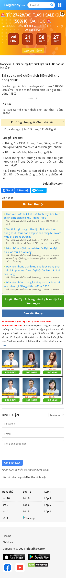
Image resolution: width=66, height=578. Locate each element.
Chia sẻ (9, 190)
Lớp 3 (26, 511)
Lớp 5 (47, 504)
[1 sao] (17, 197)
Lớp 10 (6, 498)
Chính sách (9, 542)
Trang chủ (7, 491)
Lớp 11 (48, 491)
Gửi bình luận (12, 462)
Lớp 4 (5, 511)
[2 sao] (21, 197)
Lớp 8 (47, 498)
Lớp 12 (27, 491)
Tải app (30, 518)
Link (4, 344)
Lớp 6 (26, 504)
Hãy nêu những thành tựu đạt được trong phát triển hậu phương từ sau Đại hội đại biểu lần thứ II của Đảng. (33, 270)
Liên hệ (7, 535)
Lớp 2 (47, 511)
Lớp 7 (5, 504)
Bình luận (24, 190)
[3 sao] (25, 197)
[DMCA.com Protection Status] (38, 567)
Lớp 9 (26, 498)
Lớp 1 (5, 518)
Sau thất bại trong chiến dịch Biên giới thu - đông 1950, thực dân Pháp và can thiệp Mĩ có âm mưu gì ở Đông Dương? (32, 232)
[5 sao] (33, 197)
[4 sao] (29, 197)
